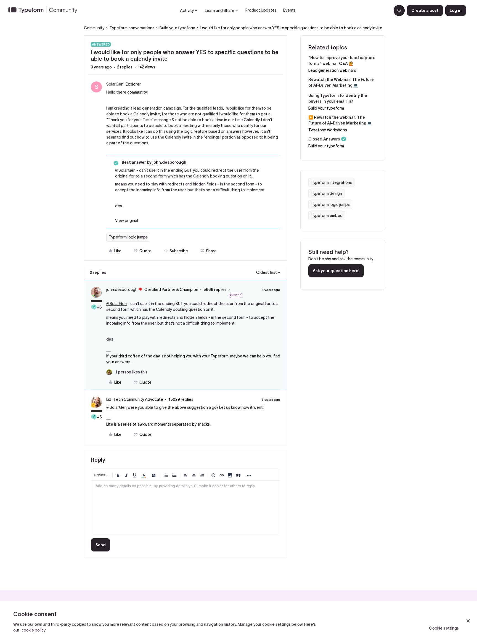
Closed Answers (324, 139)
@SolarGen (125, 170)
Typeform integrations (331, 182)
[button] (425, 10)
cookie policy (34, 630)
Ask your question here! (336, 271)
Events (289, 10)
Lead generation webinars (332, 70)
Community (94, 28)
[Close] (468, 621)
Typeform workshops (327, 130)
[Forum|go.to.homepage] (45, 10)
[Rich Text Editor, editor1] (185, 508)
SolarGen (114, 84)
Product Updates (261, 10)
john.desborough (121, 289)
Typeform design (326, 193)
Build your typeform (177, 28)
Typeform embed (327, 215)
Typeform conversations (132, 28)
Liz (108, 399)
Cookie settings (444, 628)
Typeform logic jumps (128, 237)
